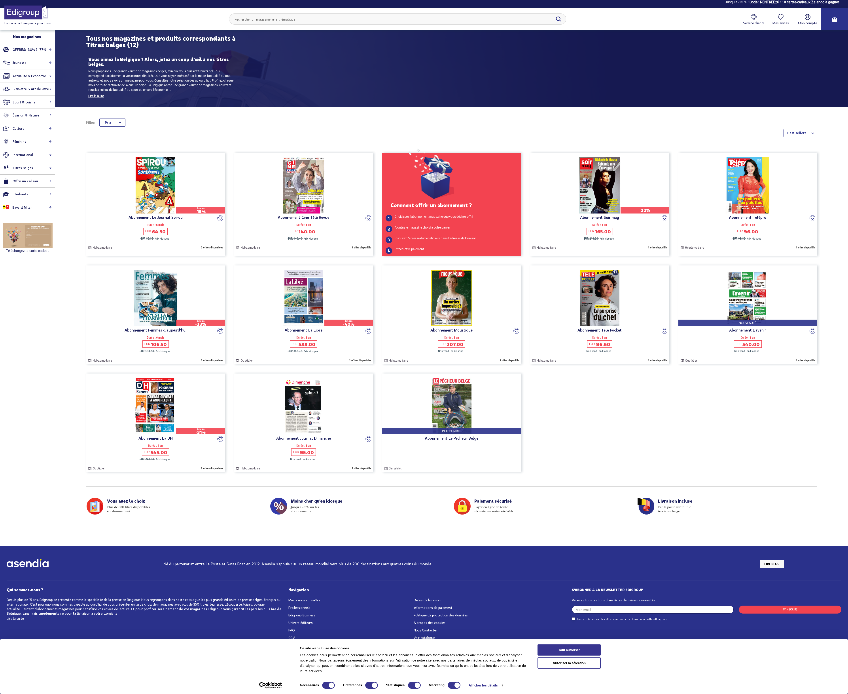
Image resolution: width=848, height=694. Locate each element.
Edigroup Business (301, 615)
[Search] (558, 19)
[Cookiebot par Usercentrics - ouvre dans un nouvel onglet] (270, 685)
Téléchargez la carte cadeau (27, 251)
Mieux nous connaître (304, 600)
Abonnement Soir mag (599, 217)
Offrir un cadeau (25, 181)
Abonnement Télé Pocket (599, 330)
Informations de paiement (433, 607)
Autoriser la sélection (569, 663)
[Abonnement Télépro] (747, 185)
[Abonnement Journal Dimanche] (303, 406)
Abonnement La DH (155, 438)
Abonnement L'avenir (747, 330)
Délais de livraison (427, 600)
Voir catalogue (424, 637)
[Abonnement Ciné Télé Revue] (303, 185)
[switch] (371, 685)
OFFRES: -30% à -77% (29, 49)
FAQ (291, 630)
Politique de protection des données (441, 615)
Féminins (19, 141)
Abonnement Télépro (747, 217)
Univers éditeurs (300, 622)
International (23, 155)
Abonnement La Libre (303, 330)
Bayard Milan (21, 207)
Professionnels (299, 607)
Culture (18, 128)
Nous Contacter (425, 630)
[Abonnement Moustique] (451, 298)
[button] (220, 218)
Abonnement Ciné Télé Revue (303, 217)
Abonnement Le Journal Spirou (156, 217)
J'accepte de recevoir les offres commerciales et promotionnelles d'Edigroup (622, 618)
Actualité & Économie (29, 76)
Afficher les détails (483, 685)
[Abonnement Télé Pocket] (599, 298)
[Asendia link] (28, 564)
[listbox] (800, 133)
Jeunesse (19, 63)
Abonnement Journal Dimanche (303, 438)
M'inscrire (790, 609)
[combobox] (397, 19)
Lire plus (771, 564)
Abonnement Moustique (451, 330)
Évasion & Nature (26, 115)
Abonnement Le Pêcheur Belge (451, 438)
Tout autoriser (569, 650)
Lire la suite (96, 96)
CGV (291, 637)
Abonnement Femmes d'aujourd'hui (155, 330)
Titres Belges (23, 168)
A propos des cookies (429, 622)
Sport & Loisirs (24, 102)
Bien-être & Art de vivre (31, 89)
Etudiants (20, 194)
